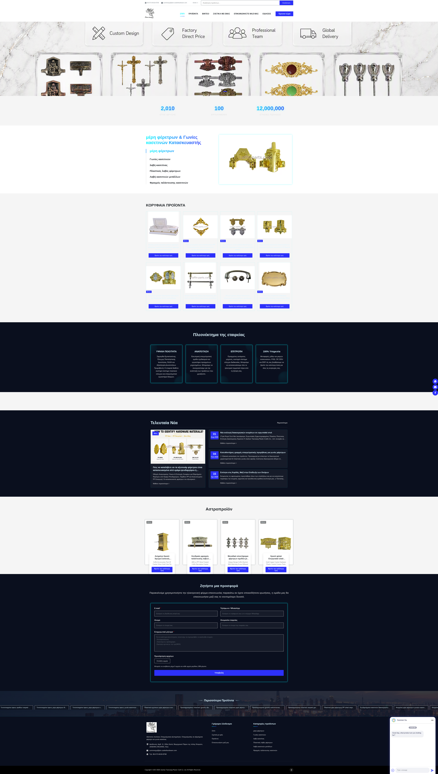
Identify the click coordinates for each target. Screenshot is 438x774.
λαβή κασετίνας (258, 739)
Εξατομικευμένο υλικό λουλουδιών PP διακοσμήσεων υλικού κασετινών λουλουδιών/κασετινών (200, 247)
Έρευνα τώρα (284, 14)
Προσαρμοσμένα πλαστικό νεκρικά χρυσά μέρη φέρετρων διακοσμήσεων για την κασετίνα (245, 707)
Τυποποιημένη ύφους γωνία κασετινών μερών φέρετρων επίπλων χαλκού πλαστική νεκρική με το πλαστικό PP (65, 707)
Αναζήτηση (286, 3)
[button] (4, 59)
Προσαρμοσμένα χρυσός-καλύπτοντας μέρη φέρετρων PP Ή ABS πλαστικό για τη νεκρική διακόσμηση (209, 707)
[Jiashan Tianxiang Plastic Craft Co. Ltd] (151, 732)
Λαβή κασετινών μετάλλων (262, 746)
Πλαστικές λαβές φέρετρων (262, 742)
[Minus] (432, 720)
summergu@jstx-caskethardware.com (175, 3)
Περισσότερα (282, 423)
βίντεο (205, 14)
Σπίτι (182, 14)
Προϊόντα (193, 14)
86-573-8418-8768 (153, 3)
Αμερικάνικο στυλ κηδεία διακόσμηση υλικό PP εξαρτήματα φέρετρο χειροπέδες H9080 (238, 247)
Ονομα (157, 620)
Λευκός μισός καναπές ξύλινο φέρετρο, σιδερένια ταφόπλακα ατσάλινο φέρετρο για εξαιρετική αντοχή (163, 247)
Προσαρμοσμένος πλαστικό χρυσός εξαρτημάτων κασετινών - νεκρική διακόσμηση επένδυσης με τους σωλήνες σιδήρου (137, 707)
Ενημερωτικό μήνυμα (164, 632)
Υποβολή (219, 673)
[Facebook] (435, 392)
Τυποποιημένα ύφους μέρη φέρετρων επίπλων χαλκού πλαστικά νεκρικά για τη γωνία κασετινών (29, 707)
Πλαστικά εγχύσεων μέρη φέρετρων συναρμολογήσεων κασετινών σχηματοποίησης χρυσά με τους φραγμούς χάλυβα (101, 707)
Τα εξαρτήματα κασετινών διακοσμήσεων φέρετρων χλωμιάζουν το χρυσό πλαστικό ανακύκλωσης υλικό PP (317, 707)
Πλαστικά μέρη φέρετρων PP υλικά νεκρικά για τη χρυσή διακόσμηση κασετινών (281, 707)
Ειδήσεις (267, 14)
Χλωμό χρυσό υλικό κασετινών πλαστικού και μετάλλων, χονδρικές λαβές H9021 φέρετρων (237, 298)
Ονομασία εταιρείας (228, 620)
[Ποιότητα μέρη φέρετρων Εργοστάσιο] (219, 95)
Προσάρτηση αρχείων (164, 656)
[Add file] (392, 770)
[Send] (432, 770)
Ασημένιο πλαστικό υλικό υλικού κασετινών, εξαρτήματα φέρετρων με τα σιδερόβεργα (388, 707)
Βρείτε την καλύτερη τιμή (162, 569)
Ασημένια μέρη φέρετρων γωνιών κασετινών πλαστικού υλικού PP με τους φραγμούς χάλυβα (352, 707)
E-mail (157, 608)
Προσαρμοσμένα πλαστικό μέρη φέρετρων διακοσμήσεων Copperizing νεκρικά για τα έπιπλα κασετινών (173, 707)
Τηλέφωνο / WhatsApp (230, 608)
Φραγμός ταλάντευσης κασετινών (265, 750)
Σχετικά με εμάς (221, 14)
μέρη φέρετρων (258, 731)
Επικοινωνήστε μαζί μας (246, 14)
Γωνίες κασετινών (259, 735)
